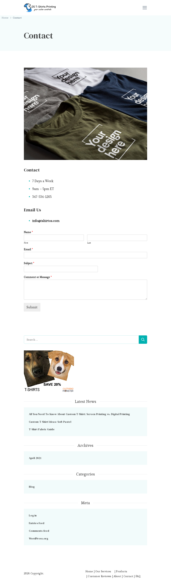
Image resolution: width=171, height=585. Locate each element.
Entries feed (36, 523)
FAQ (138, 576)
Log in (33, 515)
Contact (128, 576)
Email (28, 249)
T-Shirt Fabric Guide (42, 429)
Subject (29, 263)
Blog (32, 487)
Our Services (103, 571)
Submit (32, 307)
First (26, 243)
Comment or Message (38, 277)
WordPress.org (38, 538)
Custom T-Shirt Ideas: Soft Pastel (50, 422)
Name (28, 232)
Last (89, 243)
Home (89, 571)
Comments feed (39, 531)
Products (121, 571)
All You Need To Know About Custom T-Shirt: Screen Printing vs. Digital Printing (79, 414)
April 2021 (35, 458)
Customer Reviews (99, 576)
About (117, 576)
